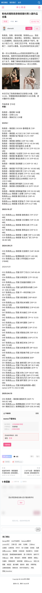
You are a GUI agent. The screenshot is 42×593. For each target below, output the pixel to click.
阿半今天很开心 (24, 568)
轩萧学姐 (33, 564)
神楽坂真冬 (11, 561)
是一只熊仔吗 (28, 554)
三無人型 (14, 544)
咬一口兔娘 (25, 548)
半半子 (18, 548)
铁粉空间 (15, 568)
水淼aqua (5, 558)
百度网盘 (7, 445)
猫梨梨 (30, 558)
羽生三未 (36, 561)
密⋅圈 (5, 21)
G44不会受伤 (15, 541)
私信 (37, 28)
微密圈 (15, 551)
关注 (29, 28)
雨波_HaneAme (7, 571)
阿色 (32, 568)
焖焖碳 (24, 558)
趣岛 (27, 564)
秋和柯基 (19, 561)
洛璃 (11, 558)
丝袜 (20, 544)
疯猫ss (36, 558)
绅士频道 (27, 579)
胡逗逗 (9, 564)
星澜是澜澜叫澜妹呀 (16, 554)
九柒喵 (25, 544)
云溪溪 (4, 548)
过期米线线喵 (6, 568)
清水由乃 (17, 558)
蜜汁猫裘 (15, 564)
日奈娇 (36, 551)
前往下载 (36, 21)
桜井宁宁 (36, 554)
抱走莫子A (29, 551)
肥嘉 (3, 564)
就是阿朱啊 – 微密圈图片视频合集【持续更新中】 (10, 473)
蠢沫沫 (22, 564)
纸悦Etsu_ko (28, 561)
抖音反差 (21, 551)
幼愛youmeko (6, 551)
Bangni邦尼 (6, 541)
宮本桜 (32, 548)
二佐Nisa (32, 544)
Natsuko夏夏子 (26, 541)
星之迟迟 (5, 554)
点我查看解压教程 (17, 424)
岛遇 (37, 548)
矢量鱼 (4, 561)
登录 (10, 438)
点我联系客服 (16, 429)
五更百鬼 (11, 548)
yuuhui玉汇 (5, 544)
